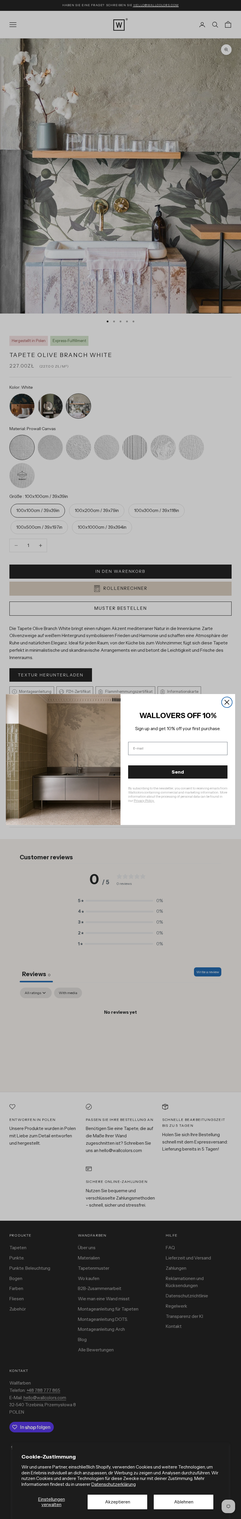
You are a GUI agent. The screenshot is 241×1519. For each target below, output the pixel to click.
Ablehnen (183, 1502)
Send (178, 772)
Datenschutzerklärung (113, 1484)
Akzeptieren (117, 1502)
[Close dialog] (227, 702)
